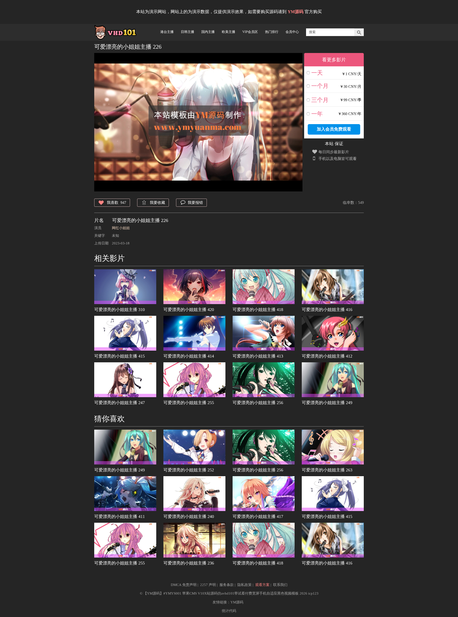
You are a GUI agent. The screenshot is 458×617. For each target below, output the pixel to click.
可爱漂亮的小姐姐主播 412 (327, 356)
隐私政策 (244, 585)
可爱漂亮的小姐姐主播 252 (188, 470)
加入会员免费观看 (334, 129)
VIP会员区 (250, 32)
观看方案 (262, 585)
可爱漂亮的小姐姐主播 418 (258, 309)
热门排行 (271, 32)
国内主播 (208, 32)
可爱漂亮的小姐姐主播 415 (119, 356)
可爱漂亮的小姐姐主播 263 (327, 470)
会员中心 (292, 32)
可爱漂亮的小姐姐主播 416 (327, 309)
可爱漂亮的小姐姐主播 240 (188, 516)
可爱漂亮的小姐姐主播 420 (188, 309)
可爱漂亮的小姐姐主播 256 (258, 402)
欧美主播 (228, 32)
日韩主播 (187, 32)
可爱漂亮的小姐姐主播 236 (188, 563)
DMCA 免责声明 (184, 585)
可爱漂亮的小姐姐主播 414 (188, 356)
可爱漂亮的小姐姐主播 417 (258, 516)
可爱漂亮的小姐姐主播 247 (119, 402)
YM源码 (236, 602)
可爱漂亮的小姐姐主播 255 (188, 402)
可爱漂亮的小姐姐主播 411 (119, 516)
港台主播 (167, 32)
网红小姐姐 (121, 228)
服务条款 (226, 585)
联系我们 (280, 585)
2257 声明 (208, 585)
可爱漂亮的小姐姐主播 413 (258, 356)
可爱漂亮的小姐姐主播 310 (119, 309)
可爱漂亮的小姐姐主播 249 (327, 402)
